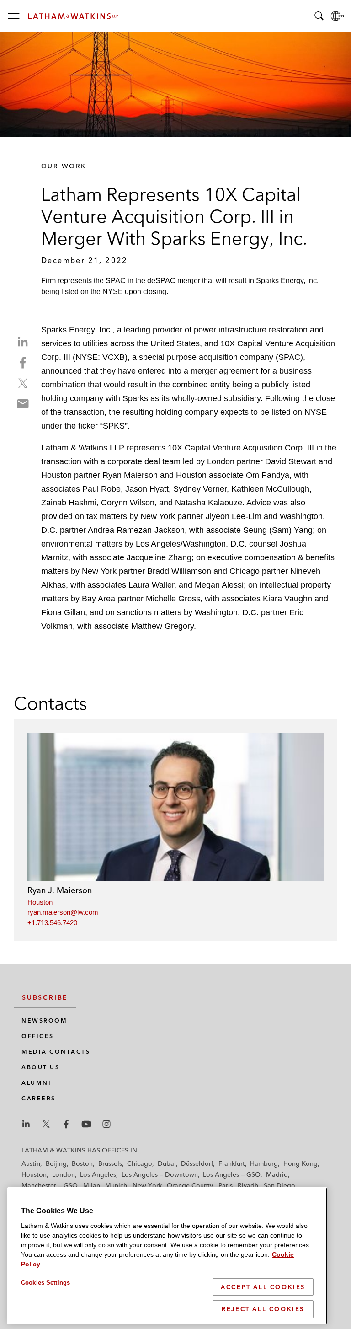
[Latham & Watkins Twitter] (46, 1124)
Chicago (139, 1163)
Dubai (167, 1163)
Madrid (277, 1174)
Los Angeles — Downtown (160, 1174)
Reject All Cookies (263, 1309)
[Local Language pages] (337, 16)
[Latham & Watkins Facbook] (66, 1124)
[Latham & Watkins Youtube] (86, 1124)
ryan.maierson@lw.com (62, 912)
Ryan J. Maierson (59, 890)
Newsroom (44, 1020)
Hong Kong (300, 1163)
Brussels (110, 1163)
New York (147, 1185)
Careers (38, 1098)
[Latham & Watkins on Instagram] (106, 1124)
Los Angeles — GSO (232, 1174)
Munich (116, 1185)
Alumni (36, 1082)
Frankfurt (231, 1163)
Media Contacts (55, 1051)
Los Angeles (98, 1174)
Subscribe (45, 997)
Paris (225, 1185)
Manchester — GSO (49, 1185)
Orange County (190, 1185)
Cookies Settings (45, 1282)
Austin (30, 1163)
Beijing (56, 1163)
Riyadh (248, 1185)
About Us (40, 1067)
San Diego (279, 1185)
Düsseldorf (197, 1163)
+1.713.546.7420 (52, 923)
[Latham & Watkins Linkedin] (26, 1124)
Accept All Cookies (263, 1287)
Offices (37, 1036)
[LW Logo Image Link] (73, 16)
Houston (40, 902)
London (63, 1174)
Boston (82, 1163)
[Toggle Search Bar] (319, 16)
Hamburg (264, 1163)
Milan (91, 1185)
